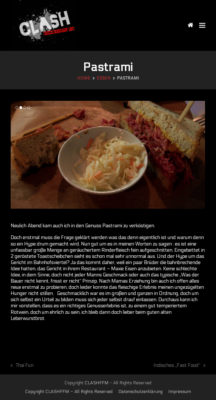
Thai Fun (22, 366)
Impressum (179, 391)
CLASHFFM (97, 382)
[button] (202, 25)
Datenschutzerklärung (140, 391)
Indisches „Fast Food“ (177, 366)
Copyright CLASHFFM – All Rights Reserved (69, 391)
